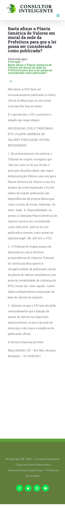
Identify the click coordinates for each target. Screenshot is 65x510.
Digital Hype (36, 470)
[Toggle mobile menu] (58, 15)
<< (10, 81)
